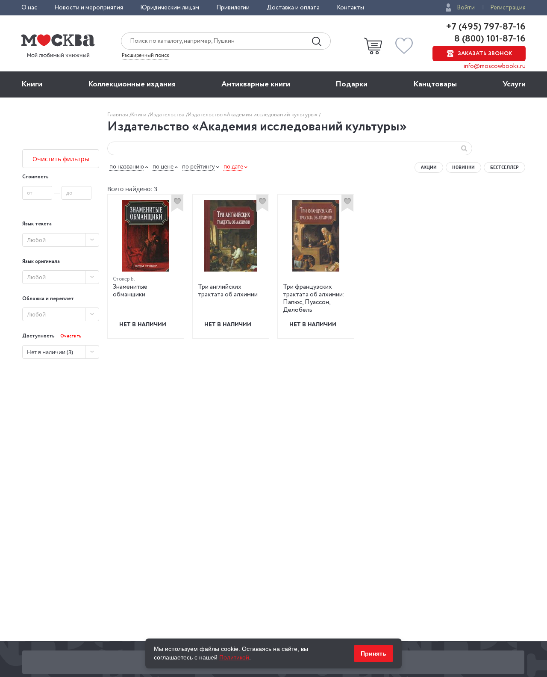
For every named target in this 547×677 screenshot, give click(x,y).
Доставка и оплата (293, 7)
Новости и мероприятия (88, 7)
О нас (29, 7)
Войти (466, 7)
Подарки (351, 84)
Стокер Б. (124, 279)
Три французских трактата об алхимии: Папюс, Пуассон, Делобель (314, 298)
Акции (429, 167)
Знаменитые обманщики (130, 290)
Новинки (463, 167)
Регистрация (508, 7)
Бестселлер (504, 167)
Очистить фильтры (60, 159)
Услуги (514, 84)
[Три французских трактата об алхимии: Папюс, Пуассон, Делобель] (316, 236)
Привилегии (233, 7)
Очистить (71, 336)
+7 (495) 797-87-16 (486, 27)
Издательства (168, 114)
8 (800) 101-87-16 (489, 39)
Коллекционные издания (132, 84)
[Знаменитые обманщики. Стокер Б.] (146, 236)
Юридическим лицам (169, 7)
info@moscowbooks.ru (495, 66)
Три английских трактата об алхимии (228, 290)
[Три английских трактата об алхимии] (231, 236)
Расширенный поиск (145, 55)
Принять (373, 653)
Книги (31, 84)
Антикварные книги (255, 84)
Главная (118, 114)
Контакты (350, 7)
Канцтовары (435, 84)
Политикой (234, 657)
